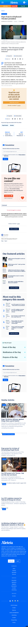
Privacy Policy (14, 620)
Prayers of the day (10, 357)
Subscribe (5, 6)
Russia (4, 509)
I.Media (15, 21)
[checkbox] (3, 154)
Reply (2, 240)
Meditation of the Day (12, 352)
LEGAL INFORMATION (14, 612)
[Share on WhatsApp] (22, 59)
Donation (14, 588)
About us (14, 610)
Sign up (5, 159)
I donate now (8, 195)
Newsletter (14, 580)
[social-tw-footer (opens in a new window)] (15, 601)
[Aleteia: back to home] (14, 2)
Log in (18, 105)
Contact (14, 617)
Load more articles (14, 287)
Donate (13, 6)
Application (14, 582)
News (14, 568)
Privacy (14, 622)
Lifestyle (14, 570)
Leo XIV (4, 459)
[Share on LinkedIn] (15, 59)
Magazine (14, 584)
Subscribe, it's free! (14, 102)
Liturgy (4, 484)
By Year (14, 596)
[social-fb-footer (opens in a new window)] (12, 601)
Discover (14, 574)
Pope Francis (5, 125)
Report (6, 240)
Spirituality (14, 572)
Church (3, 10)
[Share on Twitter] (17, 59)
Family (4, 405)
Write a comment (14, 229)
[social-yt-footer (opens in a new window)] (10, 601)
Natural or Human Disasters (8, 434)
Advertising (14, 590)
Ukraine (12, 125)
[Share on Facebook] (12, 59)
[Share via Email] (20, 59)
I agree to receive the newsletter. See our (14, 155)
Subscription (14, 586)
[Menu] (5, 2)
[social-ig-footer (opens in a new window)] (17, 601)
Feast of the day (9, 347)
